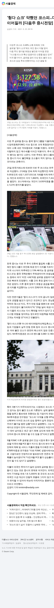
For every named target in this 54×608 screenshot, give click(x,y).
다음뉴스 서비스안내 (10, 539)
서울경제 (11, 3)
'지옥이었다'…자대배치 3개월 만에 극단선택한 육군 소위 (28, 509)
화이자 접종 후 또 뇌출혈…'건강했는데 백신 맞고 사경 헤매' (28, 517)
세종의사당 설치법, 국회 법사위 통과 (25, 520)
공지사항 (39, 539)
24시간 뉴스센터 (27, 539)
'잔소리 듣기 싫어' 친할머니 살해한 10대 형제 (28, 524)
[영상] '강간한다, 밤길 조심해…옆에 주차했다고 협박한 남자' (28, 513)
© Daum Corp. (8, 551)
